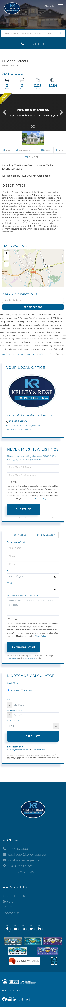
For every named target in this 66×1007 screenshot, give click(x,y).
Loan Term (12, 683)
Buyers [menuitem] (8, 901)
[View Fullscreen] (6, 264)
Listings (10, 354)
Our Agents (25, 429)
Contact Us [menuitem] (11, 913)
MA (17, 354)
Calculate (33, 736)
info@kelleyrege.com (24, 860)
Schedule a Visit (46, 535)
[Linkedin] (39, 929)
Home (2, 354)
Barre (34, 354)
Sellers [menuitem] (8, 907)
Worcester (25, 354)
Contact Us (12, 429)
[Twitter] (31, 929)
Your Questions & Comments (22, 595)
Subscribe (23, 509)
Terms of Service (28, 658)
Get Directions (32, 307)
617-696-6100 (35, 44)
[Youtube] (15, 929)
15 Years (28, 691)
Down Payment (15, 710)
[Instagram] (23, 929)
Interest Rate (14, 721)
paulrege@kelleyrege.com (28, 854)
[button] (61, 33)
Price (10, 700)
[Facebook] (7, 929)
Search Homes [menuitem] (14, 896)
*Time (9, 583)
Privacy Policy (40, 499)
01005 (42, 354)
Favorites (50, 6)
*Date (10, 571)
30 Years (15, 691)
